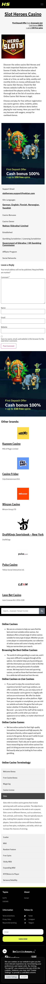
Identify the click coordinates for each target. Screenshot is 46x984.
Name (3, 308)
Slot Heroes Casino (23, 14)
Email (3, 317)
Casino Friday (10, 474)
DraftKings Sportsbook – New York (23, 534)
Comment (5, 277)
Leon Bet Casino (11, 595)
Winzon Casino (11, 504)
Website (4, 327)
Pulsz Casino (9, 564)
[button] (42, 4)
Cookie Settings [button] (11, 977)
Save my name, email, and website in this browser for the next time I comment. (22, 340)
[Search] (42, 611)
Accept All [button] (24, 977)
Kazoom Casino (11, 444)
